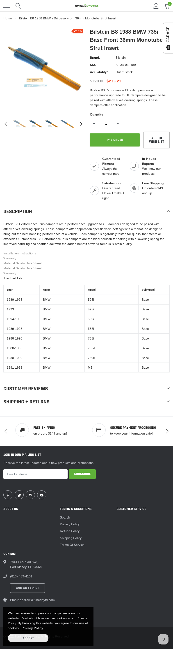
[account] (156, 6)
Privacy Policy (70, 524)
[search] (18, 6)
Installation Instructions (19, 253)
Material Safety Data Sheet (22, 263)
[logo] (86, 6)
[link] (19, 124)
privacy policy (32, 628)
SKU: (94, 65)
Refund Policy (70, 531)
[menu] (6, 5)
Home (7, 18)
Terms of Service (72, 545)
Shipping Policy (71, 538)
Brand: (95, 57)
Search (65, 517)
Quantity (96, 114)
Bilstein (121, 57)
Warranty (9, 258)
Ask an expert (27, 588)
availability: (99, 72)
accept (28, 638)
